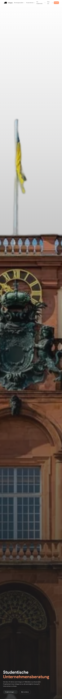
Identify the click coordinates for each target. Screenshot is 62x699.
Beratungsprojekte (18, 2)
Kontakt (56, 2)
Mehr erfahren (25, 692)
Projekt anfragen (9, 692)
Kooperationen (29, 2)
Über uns (48, 2)
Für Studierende (39, 2)
